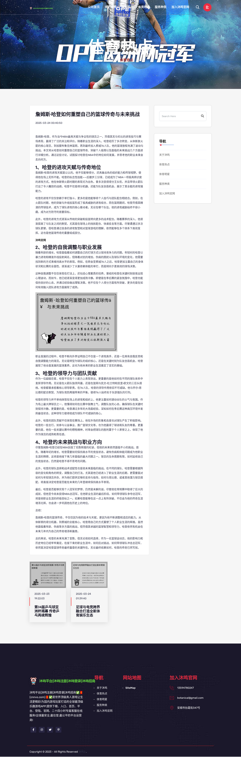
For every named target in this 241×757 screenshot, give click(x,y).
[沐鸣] (44, 8)
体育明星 (144, 7)
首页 (111, 60)
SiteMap (130, 687)
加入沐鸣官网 (180, 7)
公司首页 (94, 7)
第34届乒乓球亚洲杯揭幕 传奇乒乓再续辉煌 (46, 611)
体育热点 (127, 7)
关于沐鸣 (110, 7)
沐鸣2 (82, 751)
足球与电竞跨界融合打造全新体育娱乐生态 (88, 611)
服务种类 (161, 7)
